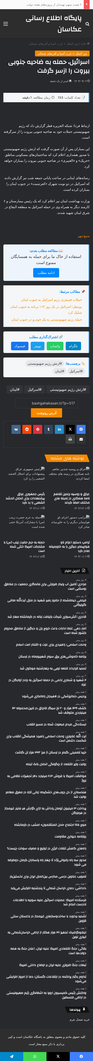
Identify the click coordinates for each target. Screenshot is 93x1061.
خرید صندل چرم (80, 1019)
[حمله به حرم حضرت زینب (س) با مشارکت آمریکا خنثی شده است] (24, 526)
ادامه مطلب (46, 273)
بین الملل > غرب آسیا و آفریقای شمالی (53, 43)
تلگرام (73, 346)
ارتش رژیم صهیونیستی (67, 389)
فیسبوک (19, 346)
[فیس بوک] (81, 429)
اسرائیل (33, 389)
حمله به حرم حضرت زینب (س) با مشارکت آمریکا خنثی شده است (24, 546)
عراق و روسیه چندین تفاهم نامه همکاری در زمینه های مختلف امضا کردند (71, 498)
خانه (84, 43)
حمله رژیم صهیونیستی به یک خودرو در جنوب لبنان (47, 319)
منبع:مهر (84, 236)
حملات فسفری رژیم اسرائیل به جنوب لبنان (51, 299)
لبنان (13, 389)
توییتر (37, 346)
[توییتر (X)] (70, 429)
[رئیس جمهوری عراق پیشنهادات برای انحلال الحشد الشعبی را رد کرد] (24, 478)
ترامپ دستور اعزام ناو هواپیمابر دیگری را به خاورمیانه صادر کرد (69, 546)
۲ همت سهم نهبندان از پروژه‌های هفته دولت (54, 4)
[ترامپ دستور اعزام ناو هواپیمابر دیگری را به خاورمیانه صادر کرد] (69, 526)
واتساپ (55, 346)
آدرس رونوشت (46, 413)
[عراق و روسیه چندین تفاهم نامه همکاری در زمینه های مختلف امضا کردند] (69, 478)
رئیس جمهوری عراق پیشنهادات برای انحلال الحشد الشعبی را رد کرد (25, 498)
